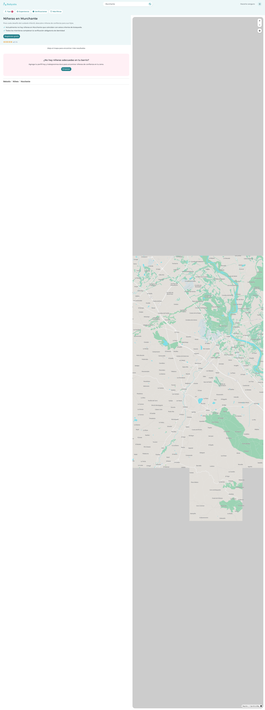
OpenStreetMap (254, 706)
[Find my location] (260, 31)
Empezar (66, 69)
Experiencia (24, 12)
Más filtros (56, 12)
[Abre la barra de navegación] (260, 4)
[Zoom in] (260, 21)
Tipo (10, 12)
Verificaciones (40, 12)
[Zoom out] (260, 25)
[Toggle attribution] (261, 706)
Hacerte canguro (247, 4)
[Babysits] (10, 4)
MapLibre (245, 706)
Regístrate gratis (12, 36)
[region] (197, 362)
